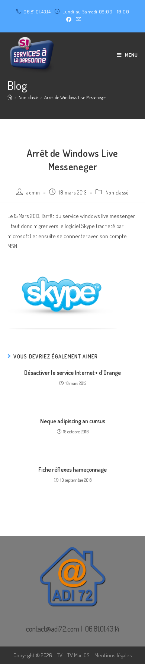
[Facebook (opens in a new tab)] (69, 19)
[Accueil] (9, 97)
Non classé (117, 192)
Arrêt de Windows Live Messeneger (75, 97)
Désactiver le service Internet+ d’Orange (72, 372)
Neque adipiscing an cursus (72, 421)
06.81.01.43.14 (37, 12)
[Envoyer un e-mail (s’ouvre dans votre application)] (77, 19)
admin (33, 192)
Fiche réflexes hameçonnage (72, 469)
